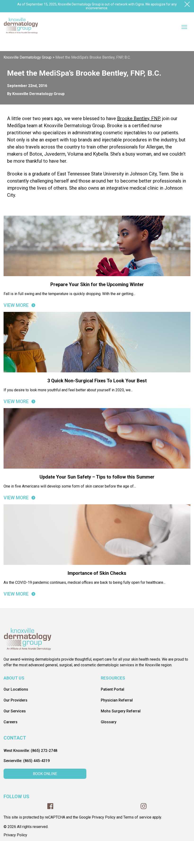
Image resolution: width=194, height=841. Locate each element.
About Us (14, 677)
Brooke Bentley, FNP (138, 118)
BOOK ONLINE (45, 773)
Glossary (108, 722)
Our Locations (16, 689)
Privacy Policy (15, 835)
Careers (11, 722)
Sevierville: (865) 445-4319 (27, 760)
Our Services (15, 711)
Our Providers (15, 700)
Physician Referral (117, 700)
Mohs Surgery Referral (121, 711)
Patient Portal (112, 689)
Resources (113, 677)
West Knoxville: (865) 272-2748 (30, 750)
